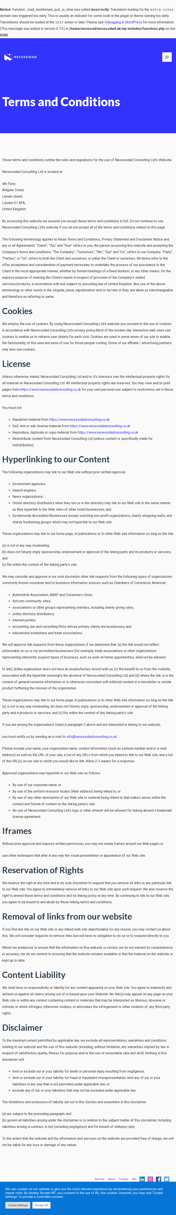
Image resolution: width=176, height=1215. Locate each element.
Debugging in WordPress (123, 22)
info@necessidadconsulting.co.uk (92, 737)
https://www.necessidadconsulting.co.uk (50, 389)
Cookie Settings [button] (18, 1205)
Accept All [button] (41, 1205)
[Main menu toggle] (167, 57)
